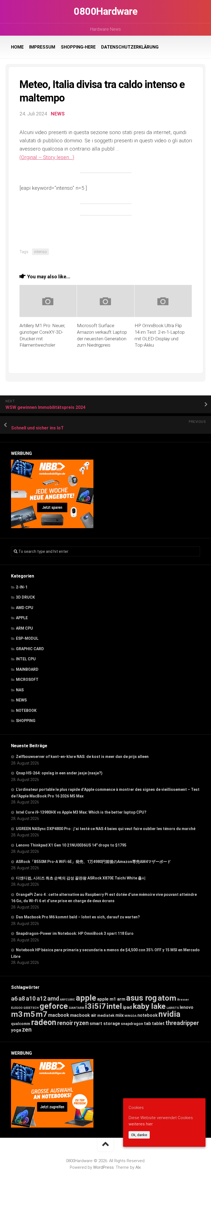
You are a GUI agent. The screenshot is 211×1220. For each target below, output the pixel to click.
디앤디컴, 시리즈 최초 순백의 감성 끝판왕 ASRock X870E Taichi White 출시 (81, 878)
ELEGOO (17, 1008)
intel (114, 1006)
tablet (158, 1023)
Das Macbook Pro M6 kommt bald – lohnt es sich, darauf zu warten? (78, 917)
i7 (102, 1006)
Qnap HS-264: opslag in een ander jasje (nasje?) (59, 773)
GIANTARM (76, 1008)
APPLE (22, 618)
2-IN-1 (21, 587)
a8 (21, 998)
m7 (41, 1014)
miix (119, 1015)
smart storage (105, 1023)
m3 (17, 1014)
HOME (17, 47)
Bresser (183, 999)
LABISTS (172, 1008)
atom (167, 998)
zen (27, 1029)
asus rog (141, 998)
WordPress (103, 1167)
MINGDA (130, 1016)
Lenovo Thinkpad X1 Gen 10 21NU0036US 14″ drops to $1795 (71, 845)
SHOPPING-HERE (78, 47)
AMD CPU (24, 607)
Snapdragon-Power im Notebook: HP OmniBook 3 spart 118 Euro (75, 933)
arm (121, 999)
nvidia (170, 1014)
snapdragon (132, 1023)
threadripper (182, 1023)
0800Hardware (105, 11)
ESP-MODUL (27, 638)
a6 (14, 998)
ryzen (81, 1023)
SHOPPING (25, 720)
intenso (40, 252)
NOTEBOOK (26, 710)
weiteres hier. (141, 1124)
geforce (54, 1006)
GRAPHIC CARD (30, 649)
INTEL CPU (26, 659)
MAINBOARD (27, 669)
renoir (65, 1023)
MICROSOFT (27, 679)
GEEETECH (31, 1008)
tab (147, 1023)
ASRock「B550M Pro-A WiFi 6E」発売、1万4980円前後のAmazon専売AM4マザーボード (93, 861)
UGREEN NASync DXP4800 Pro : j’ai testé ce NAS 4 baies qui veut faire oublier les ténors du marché (105, 828)
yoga (16, 1030)
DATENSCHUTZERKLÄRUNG (130, 47)
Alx (138, 1167)
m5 (29, 1014)
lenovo (186, 1007)
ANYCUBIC (67, 999)
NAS (20, 690)
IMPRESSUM (42, 47)
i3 (88, 1006)
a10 (31, 998)
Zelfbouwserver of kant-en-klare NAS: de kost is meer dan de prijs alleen (82, 756)
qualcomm (20, 1023)
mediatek (106, 1015)
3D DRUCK (25, 597)
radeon (43, 1022)
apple (86, 998)
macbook (58, 1015)
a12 (41, 998)
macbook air (83, 1015)
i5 (95, 1006)
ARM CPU (24, 628)
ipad (127, 1007)
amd (53, 998)
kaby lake (149, 1006)
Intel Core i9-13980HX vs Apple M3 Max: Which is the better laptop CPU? (81, 812)
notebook (147, 1015)
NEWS (58, 114)
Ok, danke (139, 1135)
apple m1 (106, 999)
